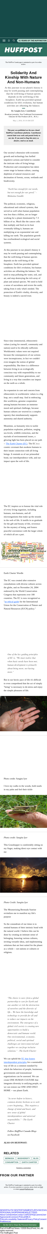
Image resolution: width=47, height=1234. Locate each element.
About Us (4, 1215)
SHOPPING (16, 1212)
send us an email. (26, 141)
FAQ (41, 1187)
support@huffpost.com (26, 1189)
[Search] (13, 40)
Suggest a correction (23, 1168)
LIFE (35, 1210)
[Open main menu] (4, 40)
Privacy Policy (32, 1219)
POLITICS (10, 1210)
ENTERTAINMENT (24, 1210)
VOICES (40, 1210)
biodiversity (24, 1158)
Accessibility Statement (16, 1219)
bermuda (9, 1158)
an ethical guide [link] (12, 601)
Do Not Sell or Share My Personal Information (19, 1225)
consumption (11, 1162)
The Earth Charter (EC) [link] (16, 443)
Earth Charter (29, 1162)
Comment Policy (17, 1217)
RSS (29, 1215)
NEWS (3, 1210)
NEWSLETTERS (29, 1212)
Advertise (12, 1215)
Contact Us (22, 1215)
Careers (38, 1215)
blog (35, 1158)
